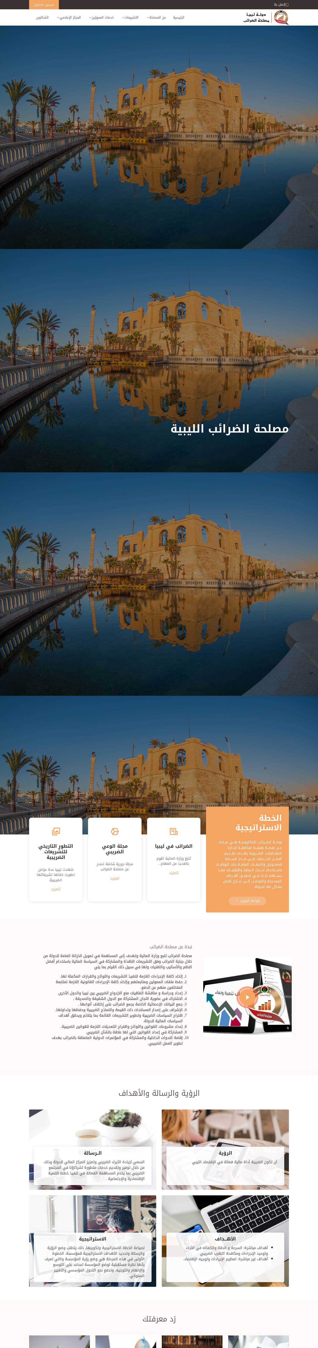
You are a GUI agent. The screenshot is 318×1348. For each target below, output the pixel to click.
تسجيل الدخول (44, 5)
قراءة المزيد (249, 900)
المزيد (174, 872)
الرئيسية (178, 17)
